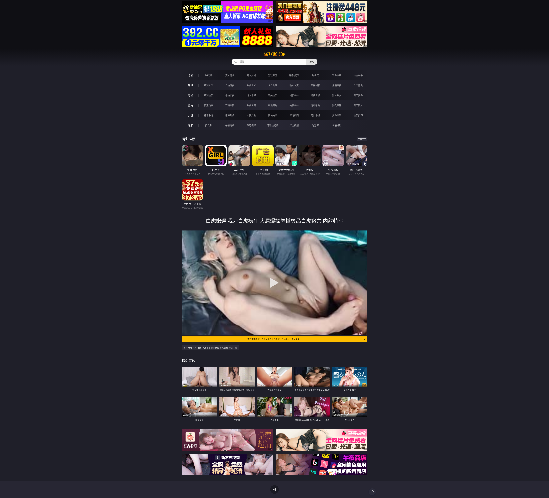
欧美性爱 (272, 95)
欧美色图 (251, 105)
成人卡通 (251, 95)
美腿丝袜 (294, 105)
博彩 (190, 75)
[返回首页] (372, 491)
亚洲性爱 (208, 95)
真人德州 (229, 75)
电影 (190, 95)
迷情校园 (294, 115)
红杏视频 (294, 125)
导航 (190, 125)
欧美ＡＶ (251, 85)
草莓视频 (251, 125)
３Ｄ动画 (272, 85)
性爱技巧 (358, 115)
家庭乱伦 (229, 115)
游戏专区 (272, 75)
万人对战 (251, 75)
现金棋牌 (336, 75)
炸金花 (315, 75)
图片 (190, 105)
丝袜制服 (315, 85)
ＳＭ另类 (358, 85)
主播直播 (336, 85)
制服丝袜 (294, 95)
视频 (190, 85)
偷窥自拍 (208, 105)
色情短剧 (336, 125)
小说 (190, 115)
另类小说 (315, 115)
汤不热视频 (272, 125)
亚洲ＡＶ (208, 85)
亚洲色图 (229, 105)
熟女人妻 (294, 85)
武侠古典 (272, 115)
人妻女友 (251, 115)
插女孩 (208, 125)
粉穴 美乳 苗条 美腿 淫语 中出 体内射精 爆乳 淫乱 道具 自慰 (210, 347)
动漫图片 (272, 105)
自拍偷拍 (229, 85)
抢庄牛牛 (358, 75)
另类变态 (358, 95)
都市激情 (208, 115)
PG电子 (208, 75)
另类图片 (358, 105)
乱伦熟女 (336, 95)
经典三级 (315, 95)
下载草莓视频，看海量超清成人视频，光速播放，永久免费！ (274, 339)
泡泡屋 (315, 125)
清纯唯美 (315, 105)
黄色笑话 (336, 115)
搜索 (311, 61)
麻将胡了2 (294, 75)
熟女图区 (336, 105)
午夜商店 (229, 125)
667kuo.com (274, 54)
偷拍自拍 (229, 95)
